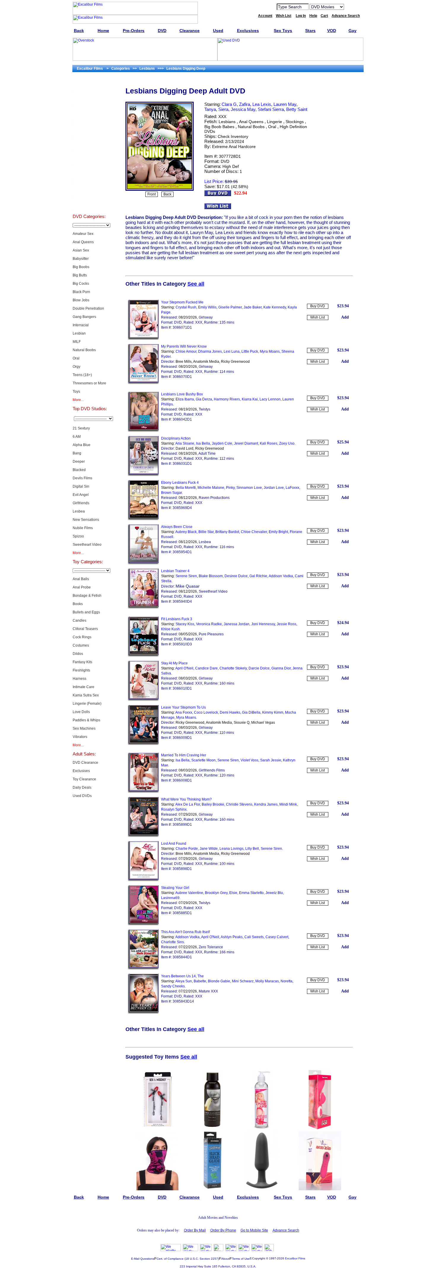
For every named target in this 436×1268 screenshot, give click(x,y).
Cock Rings (82, 637)
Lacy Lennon (270, 399)
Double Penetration (88, 308)
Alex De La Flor (187, 804)
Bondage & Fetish (87, 596)
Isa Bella (203, 443)
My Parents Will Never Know (184, 346)
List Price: (214, 181)
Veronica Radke (209, 624)
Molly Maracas (267, 981)
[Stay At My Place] (143, 700)
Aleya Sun (183, 981)
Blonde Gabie (219, 981)
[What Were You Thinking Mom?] (143, 836)
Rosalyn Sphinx (174, 809)
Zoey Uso (287, 443)
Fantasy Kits (82, 662)
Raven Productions (214, 498)
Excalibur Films (295, 1258)
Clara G (229, 104)
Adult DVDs (89, 85)
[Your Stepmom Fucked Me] (143, 339)
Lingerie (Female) (87, 703)
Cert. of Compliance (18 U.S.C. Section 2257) (188, 1258)
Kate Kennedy (274, 307)
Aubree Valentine (189, 893)
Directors (89, 203)
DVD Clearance (85, 763)
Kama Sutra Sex (86, 695)
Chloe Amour (186, 351)
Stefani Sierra (271, 109)
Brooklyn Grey (216, 893)
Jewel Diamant (246, 443)
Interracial (81, 325)
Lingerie (274, 121)
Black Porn (81, 292)
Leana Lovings (231, 849)
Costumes (81, 645)
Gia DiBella (251, 712)
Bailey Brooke (213, 804)
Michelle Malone (211, 488)
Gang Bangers (84, 317)
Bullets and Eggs (86, 612)
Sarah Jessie (270, 760)
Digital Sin (81, 486)
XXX (222, 116)
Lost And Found (173, 843)
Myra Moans (270, 351)
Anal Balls (81, 579)
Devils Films (82, 478)
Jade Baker (253, 307)
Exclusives (89, 100)
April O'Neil (184, 668)
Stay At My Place (174, 663)
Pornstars (89, 174)
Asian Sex (81, 250)
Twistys (204, 409)
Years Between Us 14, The (182, 976)
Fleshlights (81, 670)
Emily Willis (207, 307)
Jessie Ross (286, 624)
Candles (79, 620)
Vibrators (80, 737)
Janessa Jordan (236, 624)
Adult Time (207, 453)
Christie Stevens (239, 804)
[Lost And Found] (143, 880)
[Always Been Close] (143, 563)
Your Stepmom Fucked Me (182, 302)
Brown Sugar (171, 493)
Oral (76, 358)
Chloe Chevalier (254, 532)
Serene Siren (186, 576)
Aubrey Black (186, 532)
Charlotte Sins (172, 942)
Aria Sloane (184, 443)
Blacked (79, 470)
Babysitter (81, 259)
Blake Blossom (211, 576)
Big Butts (80, 275)
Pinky (230, 488)
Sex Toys (89, 129)
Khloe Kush (170, 629)
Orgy (76, 367)
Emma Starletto (251, 893)
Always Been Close (176, 527)
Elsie (233, 893)
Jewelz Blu (274, 893)
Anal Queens (83, 242)
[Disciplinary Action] (143, 475)
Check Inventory (233, 136)
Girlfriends (81, 503)
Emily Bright (278, 532)
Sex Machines (84, 728)
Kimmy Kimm (272, 712)
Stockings (295, 121)
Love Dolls (81, 712)
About (225, 1258)
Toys (76, 391)
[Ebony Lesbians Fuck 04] (143, 519)
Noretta (286, 981)
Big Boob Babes (219, 126)
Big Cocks (81, 283)
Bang (77, 453)
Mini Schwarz (243, 981)
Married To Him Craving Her (183, 755)
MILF (77, 342)
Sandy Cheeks (173, 986)
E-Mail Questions (142, 1258)
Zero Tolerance (211, 947)
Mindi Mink (288, 804)
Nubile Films (83, 528)
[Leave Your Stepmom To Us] (143, 744)
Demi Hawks (230, 712)
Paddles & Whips (86, 720)
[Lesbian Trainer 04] (143, 607)
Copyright (258, 1258)
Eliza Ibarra (185, 399)
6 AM (77, 437)
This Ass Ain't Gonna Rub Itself (185, 932)
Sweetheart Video (87, 544)
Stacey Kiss (185, 624)
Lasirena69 (170, 898)
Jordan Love (274, 488)
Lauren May (284, 104)
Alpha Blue (81, 445)
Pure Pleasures (211, 634)
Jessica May (243, 109)
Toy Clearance (84, 779)
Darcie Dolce (259, 668)
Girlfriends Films (212, 770)
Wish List (317, 317)
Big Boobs (81, 267)
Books (78, 604)
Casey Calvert (276, 937)
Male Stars (89, 189)
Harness (79, 679)
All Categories (89, 144)
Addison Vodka (281, 576)
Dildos (78, 654)
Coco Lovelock (206, 712)
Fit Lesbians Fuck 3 (176, 619)
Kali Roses (268, 443)
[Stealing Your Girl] (143, 924)
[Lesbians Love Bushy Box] (143, 431)
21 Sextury (81, 428)
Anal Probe (82, 587)
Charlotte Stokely (233, 668)
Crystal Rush (186, 307)
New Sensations (86, 520)
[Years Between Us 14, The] (143, 1013)
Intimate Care (83, 687)
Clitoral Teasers (85, 629)
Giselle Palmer (230, 307)
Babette (200, 981)
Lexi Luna (232, 351)
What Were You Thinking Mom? (186, 799)
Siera (223, 109)
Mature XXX (208, 991)
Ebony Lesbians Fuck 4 (180, 483)
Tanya (210, 109)
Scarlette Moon (203, 760)
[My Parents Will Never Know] (143, 383)
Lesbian (79, 333)
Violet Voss (249, 760)
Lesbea (79, 511)
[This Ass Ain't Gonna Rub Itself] (143, 968)
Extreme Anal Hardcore (234, 146)
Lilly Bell (252, 849)
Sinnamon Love (249, 488)
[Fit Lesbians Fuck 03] (143, 655)
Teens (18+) (82, 375)
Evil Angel (81, 495)
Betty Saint (296, 109)
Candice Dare (206, 668)
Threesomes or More (89, 383)
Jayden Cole (222, 443)
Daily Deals (82, 787)
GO (352, 6)
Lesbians (227, 121)
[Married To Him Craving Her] (143, 792)
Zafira (244, 104)
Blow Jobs (81, 300)
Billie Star (206, 532)
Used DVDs (88, 114)
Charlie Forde (187, 849)
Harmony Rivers (227, 399)
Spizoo (78, 536)
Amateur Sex (83, 234)
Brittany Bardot (227, 532)
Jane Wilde (209, 849)
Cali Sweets (254, 937)
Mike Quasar (188, 586)
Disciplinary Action (176, 438)
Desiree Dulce (236, 576)
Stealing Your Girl (175, 888)
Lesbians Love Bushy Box (182, 394)
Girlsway (206, 317)
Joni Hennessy (263, 624)
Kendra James (266, 804)
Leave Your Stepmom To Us (183, 707)
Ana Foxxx (183, 712)
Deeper (79, 461)
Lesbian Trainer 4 (175, 571)
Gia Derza (204, 399)
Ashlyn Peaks (232, 937)
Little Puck (249, 351)
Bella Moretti (186, 488)
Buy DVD (317, 306)
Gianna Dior (281, 668)
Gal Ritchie (258, 576)
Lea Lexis (261, 104)
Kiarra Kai (250, 399)
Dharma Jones (210, 351)
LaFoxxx (292, 488)
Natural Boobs (84, 350)
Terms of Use (241, 1258)
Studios (89, 159)
